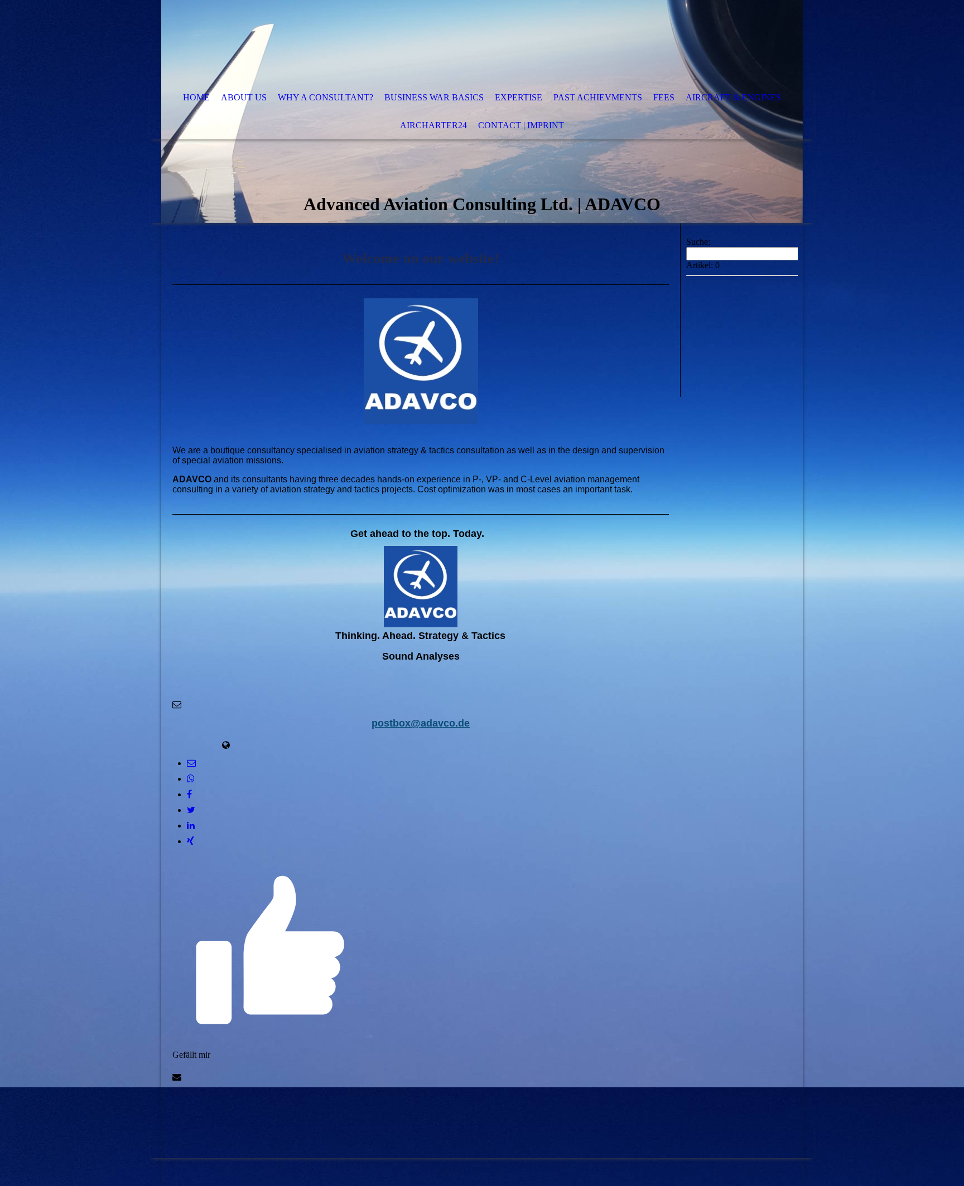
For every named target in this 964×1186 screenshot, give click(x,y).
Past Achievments (597, 97)
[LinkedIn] (191, 825)
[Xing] (190, 841)
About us (244, 97)
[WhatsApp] (191, 778)
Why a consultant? (325, 97)
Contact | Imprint (521, 125)
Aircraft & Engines (733, 97)
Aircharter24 (433, 125)
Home (196, 97)
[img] (448, 42)
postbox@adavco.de (421, 723)
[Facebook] (189, 794)
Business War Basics (434, 97)
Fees (663, 97)
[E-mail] (191, 763)
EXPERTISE (518, 97)
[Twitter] (191, 810)
